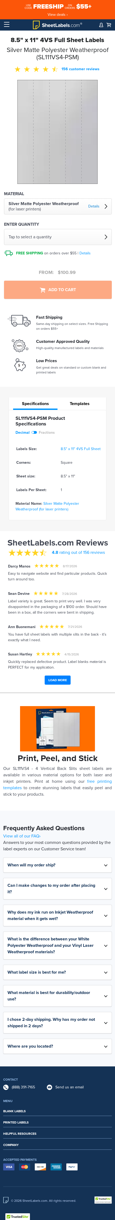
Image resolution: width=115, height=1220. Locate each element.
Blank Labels (14, 1111)
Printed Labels (16, 1122)
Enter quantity (21, 224)
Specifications (35, 403)
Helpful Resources (19, 1134)
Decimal (23, 432)
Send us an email (69, 1087)
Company (11, 1145)
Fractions (47, 432)
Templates (80, 403)
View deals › (58, 14)
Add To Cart (60, 289)
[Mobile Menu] (6, 24)
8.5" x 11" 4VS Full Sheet (81, 449)
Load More (57, 680)
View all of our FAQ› (22, 836)
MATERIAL (14, 193)
